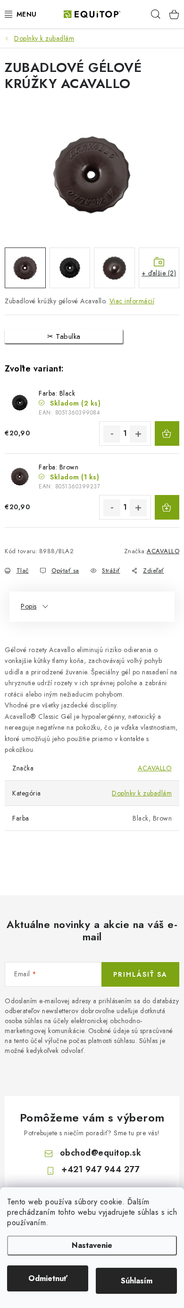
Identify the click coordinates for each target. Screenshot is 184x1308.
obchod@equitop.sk (101, 1153)
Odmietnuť (47, 1278)
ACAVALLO (163, 551)
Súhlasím (136, 1280)
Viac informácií (132, 301)
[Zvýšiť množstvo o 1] (138, 433)
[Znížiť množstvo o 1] (111, 433)
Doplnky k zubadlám (142, 793)
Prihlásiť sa (140, 974)
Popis (29, 606)
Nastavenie (92, 1245)
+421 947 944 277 (100, 1169)
